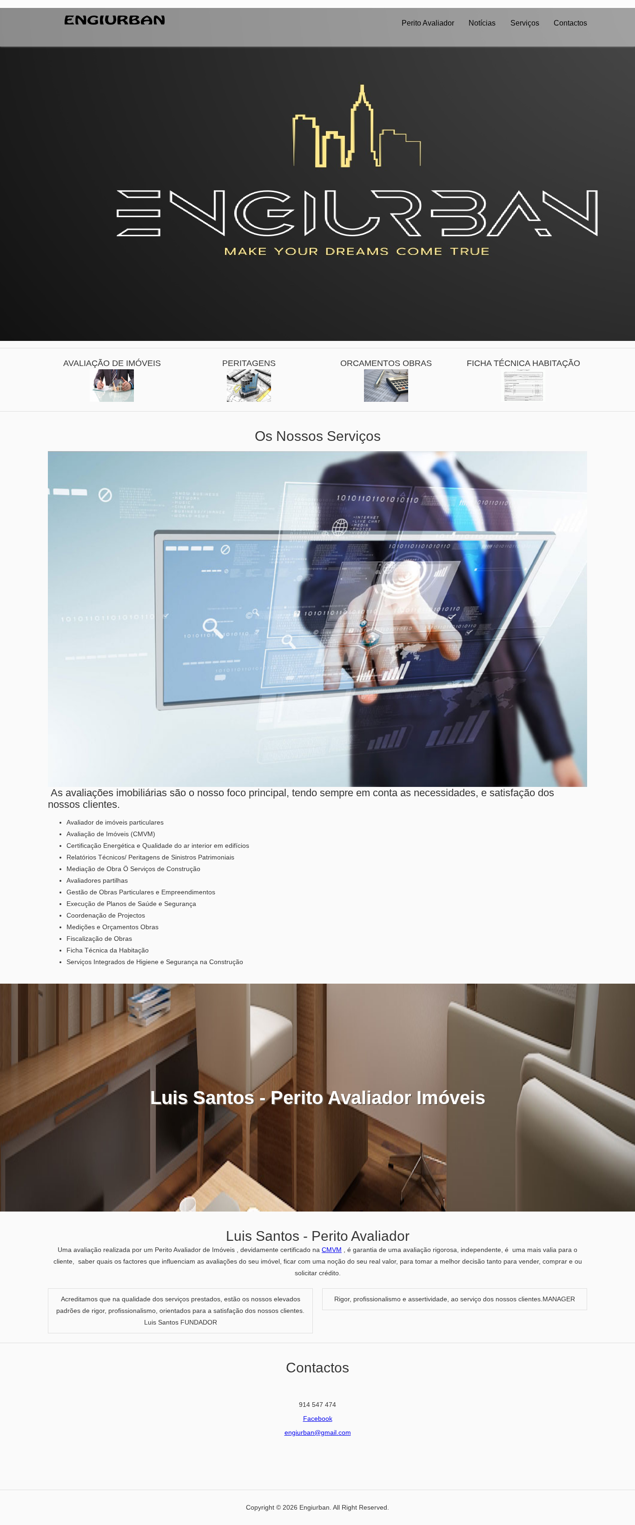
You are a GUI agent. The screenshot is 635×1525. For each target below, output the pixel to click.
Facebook (317, 1418)
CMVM (332, 1249)
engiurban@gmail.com (317, 1432)
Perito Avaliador (428, 23)
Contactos (570, 23)
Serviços (524, 23)
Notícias (482, 23)
